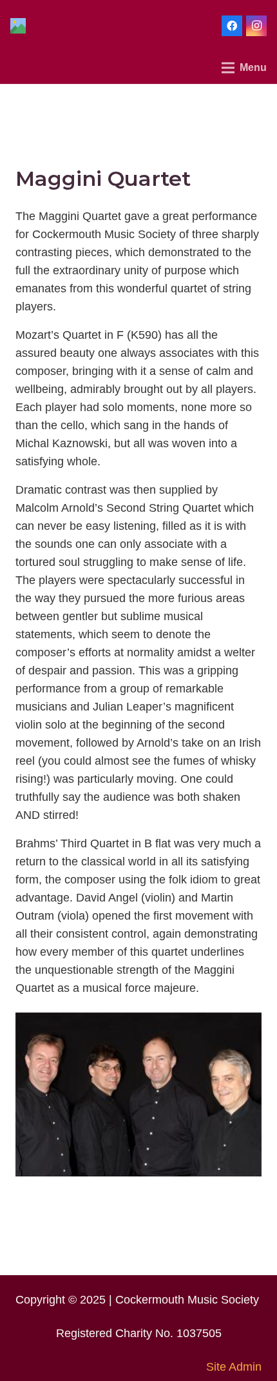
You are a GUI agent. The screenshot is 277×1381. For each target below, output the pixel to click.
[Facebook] (232, 25)
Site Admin (234, 1366)
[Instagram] (256, 25)
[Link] (18, 26)
